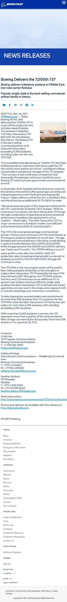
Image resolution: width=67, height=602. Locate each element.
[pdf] (38, 105)
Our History (8, 459)
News (6, 436)
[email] (4, 105)
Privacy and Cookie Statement (28, 591)
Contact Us (8, 540)
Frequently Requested (14, 537)
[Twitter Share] (21, 105)
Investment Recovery (13, 533)
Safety (6, 486)
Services (7, 482)
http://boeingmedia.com (15, 407)
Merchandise (9, 451)
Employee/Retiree (12, 443)
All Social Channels (12, 552)
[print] (26, 105)
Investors (7, 440)
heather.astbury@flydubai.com (18, 391)
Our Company (9, 506)
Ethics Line (8, 525)
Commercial (9, 471)
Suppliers (7, 455)
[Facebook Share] (9, 105)
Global (6, 494)
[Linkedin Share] (15, 105)
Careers (7, 502)
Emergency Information (14, 447)
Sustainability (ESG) (12, 498)
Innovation (8, 490)
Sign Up (7, 564)
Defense (7, 475)
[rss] (32, 105)
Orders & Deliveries (12, 517)
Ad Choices (46, 591)
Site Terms (10, 591)
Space (6, 478)
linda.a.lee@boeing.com (14, 347)
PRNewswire (9, 116)
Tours (5, 521)
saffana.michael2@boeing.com (18, 370)
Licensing (7, 529)
